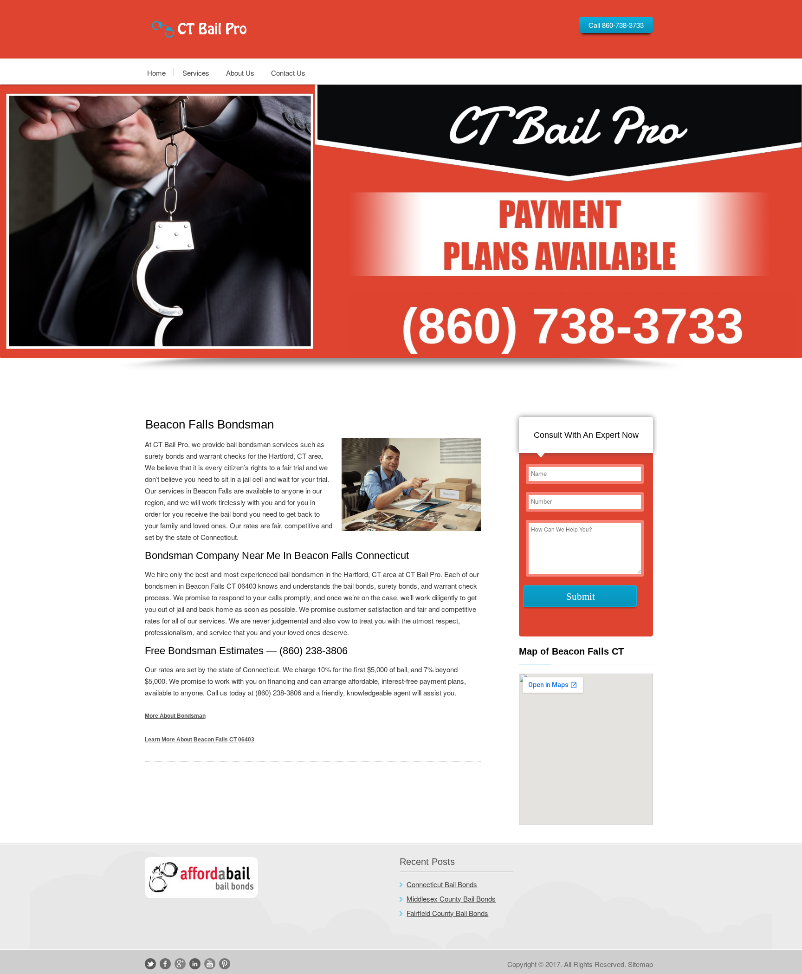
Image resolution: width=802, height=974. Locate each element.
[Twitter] (150, 963)
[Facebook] (165, 963)
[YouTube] (209, 963)
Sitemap (640, 964)
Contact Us (288, 72)
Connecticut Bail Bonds (442, 884)
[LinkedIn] (194, 963)
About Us (240, 72)
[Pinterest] (224, 963)
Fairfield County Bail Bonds (447, 913)
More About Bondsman (175, 716)
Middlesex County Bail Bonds (451, 898)
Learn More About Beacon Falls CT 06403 (199, 739)
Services (195, 72)
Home (156, 72)
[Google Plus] (180, 963)
